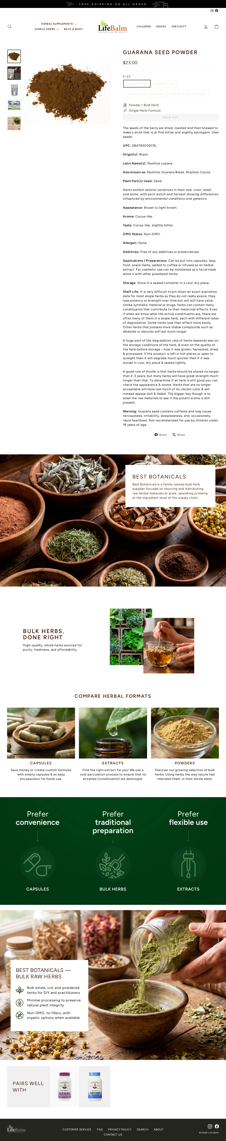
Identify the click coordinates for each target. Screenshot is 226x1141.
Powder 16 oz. (137, 83)
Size (127, 76)
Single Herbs (45, 29)
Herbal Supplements (57, 23)
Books (161, 26)
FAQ (100, 1129)
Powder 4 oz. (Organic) (188, 94)
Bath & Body (73, 29)
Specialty (179, 26)
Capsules (41, 763)
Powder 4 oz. (164, 83)
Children (144, 26)
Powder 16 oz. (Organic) (144, 94)
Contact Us (113, 1134)
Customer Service (77, 1129)
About (158, 1129)
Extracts (113, 763)
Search (142, 1129)
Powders (185, 763)
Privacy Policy (120, 1129)
